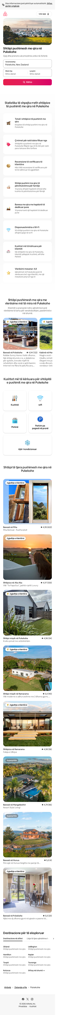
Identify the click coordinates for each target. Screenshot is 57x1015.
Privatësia (23, 1006)
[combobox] (27, 64)
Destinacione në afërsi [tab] (13, 938)
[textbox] (15, 74)
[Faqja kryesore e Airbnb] (5, 14)
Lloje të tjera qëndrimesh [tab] (37, 938)
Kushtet (33, 1006)
